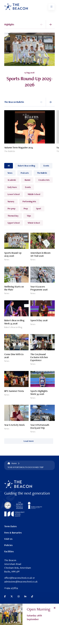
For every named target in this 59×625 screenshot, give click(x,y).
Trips (29, 215)
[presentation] (41, 24)
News (10, 172)
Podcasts (25, 172)
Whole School (34, 222)
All (9, 165)
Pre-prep (11, 208)
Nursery (11, 201)
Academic (12, 180)
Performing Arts (29, 201)
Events (46, 165)
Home (14, 463)
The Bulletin (42, 172)
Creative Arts (44, 180)
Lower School (14, 194)
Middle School (34, 194)
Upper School (14, 222)
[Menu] (51, 6)
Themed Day (13, 215)
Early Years (12, 187)
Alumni (27, 180)
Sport (38, 208)
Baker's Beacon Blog (26, 165)
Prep (26, 208)
